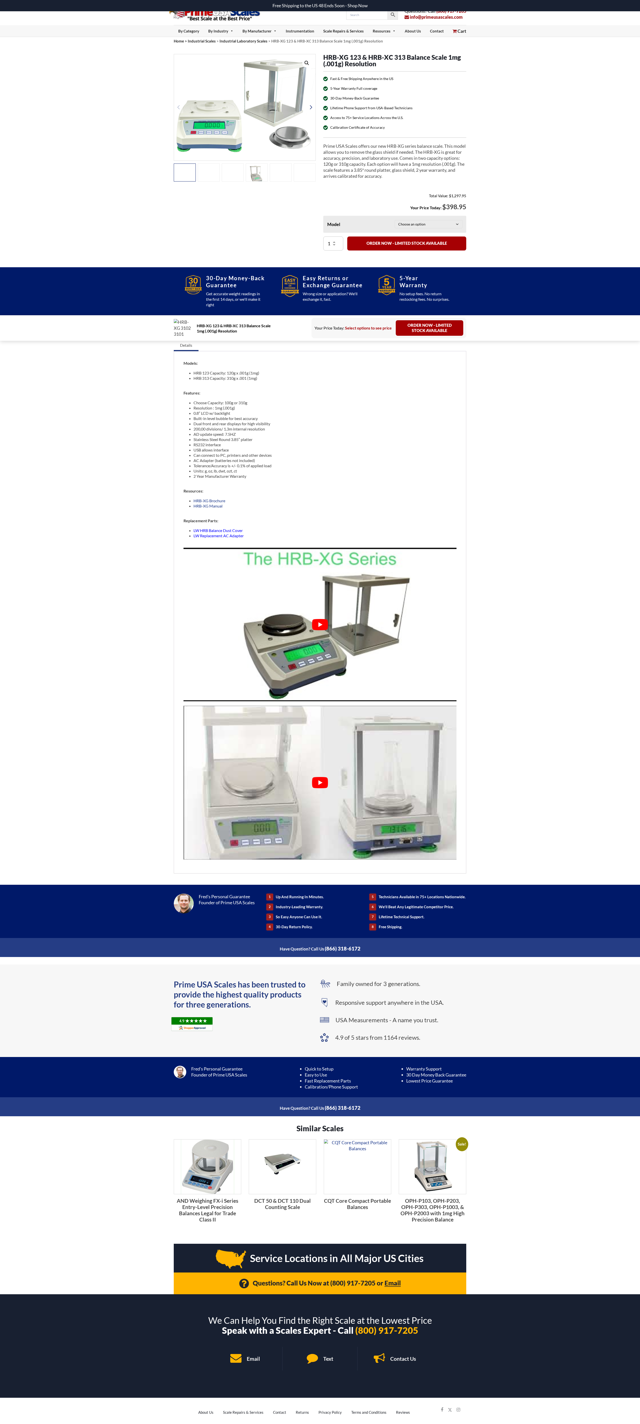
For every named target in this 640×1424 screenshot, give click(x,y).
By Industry (218, 31)
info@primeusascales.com (436, 17)
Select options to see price (368, 328)
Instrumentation (300, 31)
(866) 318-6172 (342, 949)
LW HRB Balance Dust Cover (218, 530)
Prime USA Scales (217, 12)
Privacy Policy (330, 1412)
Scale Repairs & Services (343, 31)
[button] (306, 63)
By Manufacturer (257, 31)
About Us (413, 31)
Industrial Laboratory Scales (244, 41)
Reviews (403, 1412)
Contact (437, 31)
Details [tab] (186, 345)
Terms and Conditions (368, 1412)
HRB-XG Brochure (209, 500)
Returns (302, 1412)
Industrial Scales (202, 41)
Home (179, 41)
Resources (381, 31)
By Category (188, 31)
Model (333, 224)
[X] (450, 1410)
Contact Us (402, 1359)
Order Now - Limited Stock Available (406, 243)
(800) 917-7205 (353, 1283)
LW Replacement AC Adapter (219, 535)
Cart (461, 31)
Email (392, 1283)
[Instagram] (458, 1410)
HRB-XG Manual (208, 506)
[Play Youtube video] (320, 624)
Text (327, 1359)
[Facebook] (442, 1410)
